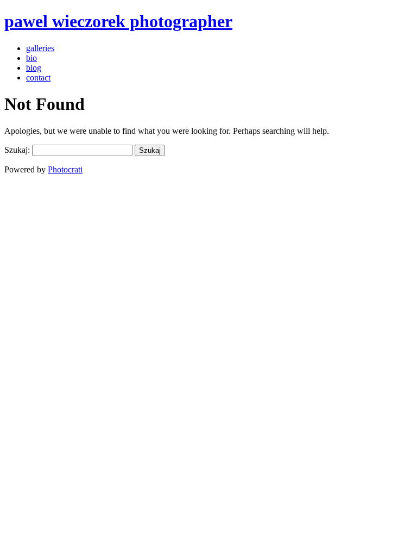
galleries (40, 48)
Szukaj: (17, 149)
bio (31, 58)
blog (33, 67)
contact (38, 77)
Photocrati (65, 169)
